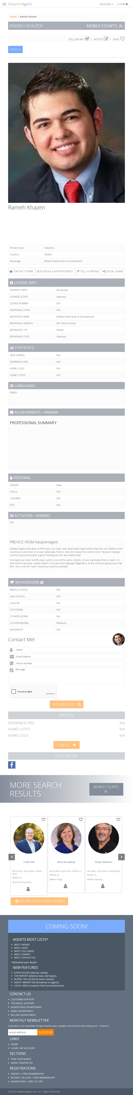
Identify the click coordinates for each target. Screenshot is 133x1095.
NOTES (98, 39)
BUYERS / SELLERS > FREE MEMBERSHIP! (33, 1077)
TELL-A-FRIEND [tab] (89, 271)
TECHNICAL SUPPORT (23, 1003)
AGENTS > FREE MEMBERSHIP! (27, 1073)
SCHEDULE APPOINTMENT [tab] (56, 271)
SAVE (116, 39)
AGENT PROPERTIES (22, 1062)
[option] (29, 856)
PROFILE (15, 49)
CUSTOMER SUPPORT (23, 999)
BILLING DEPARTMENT (23, 1014)
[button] (108, 4)
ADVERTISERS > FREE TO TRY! (27, 1081)
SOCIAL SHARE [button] (114, 271)
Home (13, 16)
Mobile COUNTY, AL (106, 789)
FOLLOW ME (76, 39)
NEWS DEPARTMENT (22, 1011)
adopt (28, 841)
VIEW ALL (64, 745)
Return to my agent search (41, 901)
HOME (14, 1044)
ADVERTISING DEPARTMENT (26, 1007)
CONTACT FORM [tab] (22, 271)
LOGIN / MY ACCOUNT (23, 1048)
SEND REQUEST (64, 704)
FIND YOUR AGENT (21, 1058)
